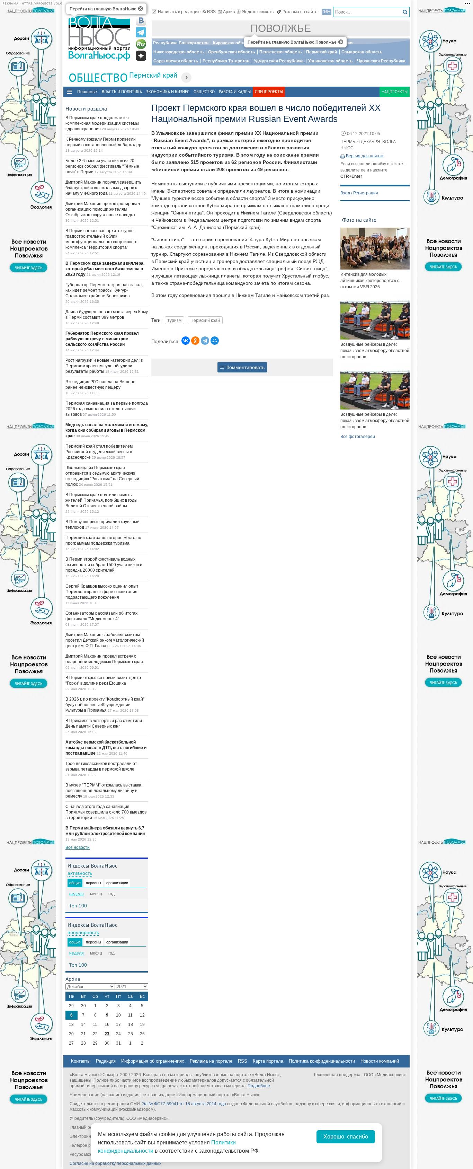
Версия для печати (365, 155)
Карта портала (268, 1061)
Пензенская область (280, 52)
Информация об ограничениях (152, 1061)
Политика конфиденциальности (322, 1061)
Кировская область (232, 43)
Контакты (80, 1061)
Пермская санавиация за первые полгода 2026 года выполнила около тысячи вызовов (106, 409)
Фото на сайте (359, 219)
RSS (211, 11)
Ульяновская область (330, 61)
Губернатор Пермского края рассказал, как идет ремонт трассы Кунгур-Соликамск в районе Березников (104, 290)
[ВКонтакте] (185, 340)
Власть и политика (122, 91)
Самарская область (361, 52)
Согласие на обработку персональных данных (115, 1163)
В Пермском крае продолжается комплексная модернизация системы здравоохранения (102, 123)
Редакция (106, 1061)
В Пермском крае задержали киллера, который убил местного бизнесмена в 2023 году (104, 269)
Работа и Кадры (235, 91)
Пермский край (321, 52)
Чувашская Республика (381, 61)
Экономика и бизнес (167, 91)
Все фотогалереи (357, 436)
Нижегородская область (178, 52)
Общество (204, 91)
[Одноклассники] (195, 340)
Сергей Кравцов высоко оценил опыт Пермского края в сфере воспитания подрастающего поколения (102, 592)
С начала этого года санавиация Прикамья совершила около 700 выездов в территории (105, 812)
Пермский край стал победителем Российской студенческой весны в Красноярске (99, 452)
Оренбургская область (231, 52)
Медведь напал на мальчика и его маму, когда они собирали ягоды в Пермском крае (106, 430)
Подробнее (259, 1085)
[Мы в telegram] (141, 32)
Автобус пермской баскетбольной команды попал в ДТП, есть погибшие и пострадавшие (105, 748)
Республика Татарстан (226, 61)
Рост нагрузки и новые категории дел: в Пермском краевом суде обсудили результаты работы (104, 366)
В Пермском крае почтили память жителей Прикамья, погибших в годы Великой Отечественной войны (101, 500)
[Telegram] (205, 340)
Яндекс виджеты (258, 11)
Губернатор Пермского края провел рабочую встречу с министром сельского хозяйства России (102, 339)
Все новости (77, 847)
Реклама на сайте (300, 11)
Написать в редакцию (179, 11)
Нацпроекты (395, 91)
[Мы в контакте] (141, 20)
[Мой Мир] (215, 340)
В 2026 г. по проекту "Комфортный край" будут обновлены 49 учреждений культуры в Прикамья (104, 705)
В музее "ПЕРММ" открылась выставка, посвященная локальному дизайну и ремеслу (103, 791)
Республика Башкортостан (180, 43)
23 (107, 1033)
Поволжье (280, 28)
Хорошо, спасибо (345, 1137)
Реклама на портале (211, 1061)
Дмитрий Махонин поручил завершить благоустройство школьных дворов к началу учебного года (103, 188)
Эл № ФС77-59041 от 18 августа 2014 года (184, 1103)
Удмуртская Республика (279, 61)
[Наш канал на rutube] (141, 44)
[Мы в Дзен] (141, 56)
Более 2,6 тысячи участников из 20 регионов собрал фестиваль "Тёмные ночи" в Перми (102, 166)
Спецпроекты (269, 91)
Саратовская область (175, 61)
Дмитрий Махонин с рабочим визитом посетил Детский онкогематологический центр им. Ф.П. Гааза (104, 640)
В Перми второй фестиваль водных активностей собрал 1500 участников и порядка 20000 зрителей (103, 565)
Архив (229, 11)
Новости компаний (379, 1061)
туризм (174, 320)
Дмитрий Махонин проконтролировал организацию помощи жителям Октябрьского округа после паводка (102, 209)
